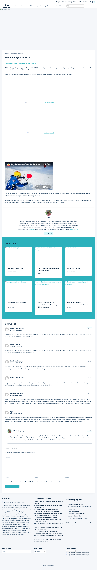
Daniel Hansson (15, 328)
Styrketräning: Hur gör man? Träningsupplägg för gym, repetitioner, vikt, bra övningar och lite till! (48, 519)
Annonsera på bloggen (71, 557)
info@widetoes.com (77, 504)
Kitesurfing (42, 6)
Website (67, 477)
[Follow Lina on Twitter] (48, 233)
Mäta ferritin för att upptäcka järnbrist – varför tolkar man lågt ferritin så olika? (48, 514)
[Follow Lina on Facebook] (45, 233)
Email (37, 477)
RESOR (25, 63)
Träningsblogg (34, 6)
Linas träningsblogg (79, 514)
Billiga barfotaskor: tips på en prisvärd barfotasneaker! (48, 532)
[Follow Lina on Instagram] (51, 233)
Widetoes (31, 229)
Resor (48, 6)
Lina (48, 218)
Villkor (75, 2)
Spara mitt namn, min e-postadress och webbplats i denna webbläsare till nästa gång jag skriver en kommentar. (34, 482)
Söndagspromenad (73, 268)
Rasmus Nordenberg (39, 527)
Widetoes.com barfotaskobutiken (75, 523)
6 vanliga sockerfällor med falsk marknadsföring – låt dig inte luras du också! (47, 510)
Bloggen (58, 2)
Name (8, 477)
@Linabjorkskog (77, 516)
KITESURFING (21, 63)
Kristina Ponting (38, 501)
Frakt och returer (83, 2)
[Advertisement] (48, 88)
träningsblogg (9, 510)
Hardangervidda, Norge (11, 63)
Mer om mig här (74, 229)
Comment (9, 457)
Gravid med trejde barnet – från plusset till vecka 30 (47, 540)
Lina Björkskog (15, 361)
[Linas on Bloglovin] (80, 551)
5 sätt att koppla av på (15, 268)
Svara (89, 328)
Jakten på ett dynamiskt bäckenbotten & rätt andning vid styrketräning (47, 304)
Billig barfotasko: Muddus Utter (42, 531)
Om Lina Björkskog (67, 2)
